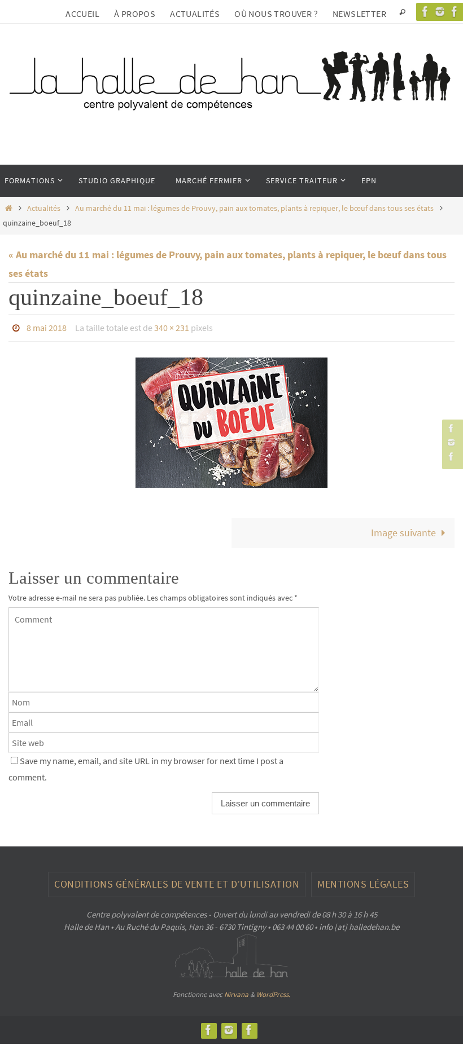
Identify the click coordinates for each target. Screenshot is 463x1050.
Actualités (195, 13)
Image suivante (403, 529)
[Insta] (440, 11)
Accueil (82, 13)
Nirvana (236, 991)
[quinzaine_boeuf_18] (231, 420)
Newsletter (359, 13)
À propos (134, 13)
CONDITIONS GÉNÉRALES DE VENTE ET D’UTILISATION (176, 881)
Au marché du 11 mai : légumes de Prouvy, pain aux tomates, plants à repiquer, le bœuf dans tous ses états (254, 208)
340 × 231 (171, 326)
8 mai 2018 (47, 326)
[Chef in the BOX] (451, 456)
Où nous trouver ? (276, 13)
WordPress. (273, 991)
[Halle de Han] (425, 11)
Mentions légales (363, 881)
